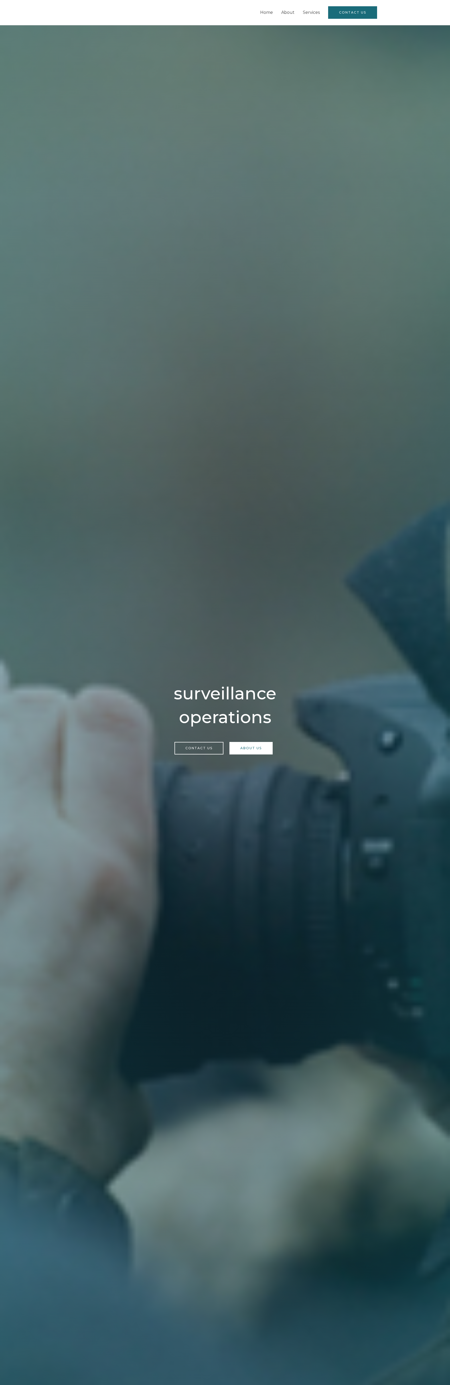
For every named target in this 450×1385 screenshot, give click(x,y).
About (288, 12)
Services (311, 12)
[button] (352, 12)
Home (266, 12)
